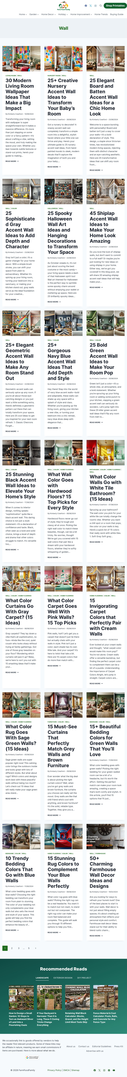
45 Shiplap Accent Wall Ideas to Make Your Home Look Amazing (104, 227)
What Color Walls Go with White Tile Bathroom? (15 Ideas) (105, 488)
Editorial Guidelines (101, 1046)
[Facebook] (86, 6)
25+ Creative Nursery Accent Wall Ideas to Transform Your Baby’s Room (63, 97)
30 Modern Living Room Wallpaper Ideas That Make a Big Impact (20, 94)
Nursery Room (54, 76)
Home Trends (101, 14)
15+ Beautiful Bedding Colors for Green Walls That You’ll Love (105, 740)
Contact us (83, 1046)
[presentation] (21, 58)
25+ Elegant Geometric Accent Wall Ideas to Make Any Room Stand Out (20, 361)
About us (70, 1046)
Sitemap (75, 1070)
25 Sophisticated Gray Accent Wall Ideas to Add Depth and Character (20, 229)
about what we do (46, 1050)
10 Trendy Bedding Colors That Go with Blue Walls (20, 869)
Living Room (11, 76)
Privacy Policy (54, 1070)
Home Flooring (67, 470)
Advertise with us (94, 1051)
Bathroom (94, 470)
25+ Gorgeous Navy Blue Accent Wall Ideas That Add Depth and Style (62, 361)
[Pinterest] (109, 1070)
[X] (91, 6)
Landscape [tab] (42, 978)
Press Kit (118, 1046)
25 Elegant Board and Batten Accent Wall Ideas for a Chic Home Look (104, 97)
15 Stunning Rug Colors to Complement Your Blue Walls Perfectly (63, 872)
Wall (19, 76)
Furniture (52, 722)
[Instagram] (95, 6)
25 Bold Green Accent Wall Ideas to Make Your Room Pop (104, 359)
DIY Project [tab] (84, 978)
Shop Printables (115, 5)
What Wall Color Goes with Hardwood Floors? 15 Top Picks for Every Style (63, 491)
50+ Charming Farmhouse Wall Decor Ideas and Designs (103, 872)
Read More (12, 161)
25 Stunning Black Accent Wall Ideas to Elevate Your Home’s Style (21, 485)
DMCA (66, 1070)
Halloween (53, 208)
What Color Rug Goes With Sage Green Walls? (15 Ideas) (21, 738)
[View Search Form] (101, 6)
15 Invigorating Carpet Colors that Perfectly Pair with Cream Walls (105, 617)
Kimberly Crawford (15, 114)
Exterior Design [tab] (63, 978)
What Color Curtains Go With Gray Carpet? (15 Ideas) (19, 612)
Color (14, 208)
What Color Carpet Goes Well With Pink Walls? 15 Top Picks (62, 612)
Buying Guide (116, 14)
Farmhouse (101, 853)
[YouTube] (114, 1070)
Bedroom (94, 722)
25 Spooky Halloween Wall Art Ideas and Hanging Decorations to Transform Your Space (63, 232)
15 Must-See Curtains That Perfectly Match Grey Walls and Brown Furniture (62, 746)
